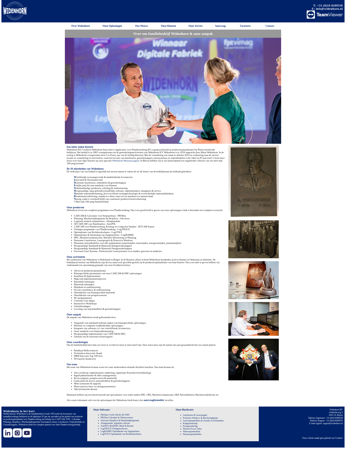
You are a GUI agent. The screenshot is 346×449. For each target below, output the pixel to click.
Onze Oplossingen (112, 26)
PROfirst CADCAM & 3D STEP (115, 415)
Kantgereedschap (190, 423)
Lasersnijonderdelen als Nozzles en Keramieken (203, 420)
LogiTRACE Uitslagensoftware (114, 428)
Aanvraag (220, 26)
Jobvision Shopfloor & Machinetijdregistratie (120, 420)
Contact (270, 26)
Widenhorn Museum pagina (125, 160)
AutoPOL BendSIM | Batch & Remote (117, 426)
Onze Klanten (168, 26)
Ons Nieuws (141, 26)
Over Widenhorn (80, 26)
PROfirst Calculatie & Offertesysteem (117, 417)
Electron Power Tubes (192, 429)
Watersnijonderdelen (191, 431)
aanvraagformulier (154, 400)
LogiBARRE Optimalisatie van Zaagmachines (120, 431)
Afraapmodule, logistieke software (115, 423)
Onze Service (195, 26)
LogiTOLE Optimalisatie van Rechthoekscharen (121, 434)
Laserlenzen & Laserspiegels (195, 415)
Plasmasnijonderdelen (192, 434)
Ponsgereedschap (190, 426)
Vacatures (245, 26)
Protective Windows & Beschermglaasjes (200, 418)
